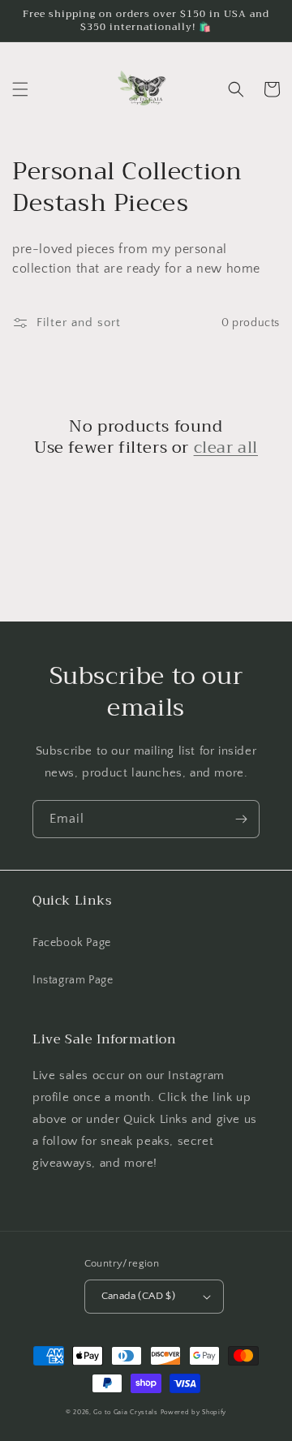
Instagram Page (72, 980)
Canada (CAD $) (138, 1295)
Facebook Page (71, 942)
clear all (226, 447)
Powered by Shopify (194, 1412)
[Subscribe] (241, 819)
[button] (20, 89)
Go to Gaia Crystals (125, 1412)
